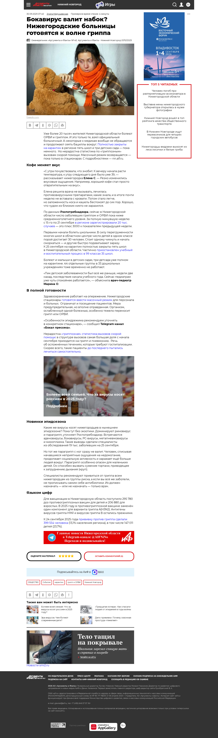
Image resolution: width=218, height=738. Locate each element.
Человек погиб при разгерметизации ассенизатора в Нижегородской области (164, 93)
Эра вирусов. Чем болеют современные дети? (54, 619)
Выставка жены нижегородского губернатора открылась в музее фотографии (164, 107)
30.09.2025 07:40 (35, 14)
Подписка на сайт (57, 679)
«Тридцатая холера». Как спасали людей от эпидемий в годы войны (113, 608)
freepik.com (33, 117)
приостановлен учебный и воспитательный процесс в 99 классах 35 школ (88, 251)
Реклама (99, 676)
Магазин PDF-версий (118, 676)
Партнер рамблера (77, 725)
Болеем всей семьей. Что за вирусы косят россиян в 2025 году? (85, 396)
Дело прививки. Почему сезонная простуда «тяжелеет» (113, 619)
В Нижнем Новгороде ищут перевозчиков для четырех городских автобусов (164, 134)
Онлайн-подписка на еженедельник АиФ (155, 676)
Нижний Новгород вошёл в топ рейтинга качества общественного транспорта (164, 121)
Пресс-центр (83, 676)
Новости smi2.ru (38, 665)
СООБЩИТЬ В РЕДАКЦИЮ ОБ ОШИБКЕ (129, 679)
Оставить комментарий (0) (109, 556)
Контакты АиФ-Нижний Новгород (89, 679)
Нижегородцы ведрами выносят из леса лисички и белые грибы (164, 148)
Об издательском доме (60, 676)
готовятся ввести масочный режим (87, 300)
